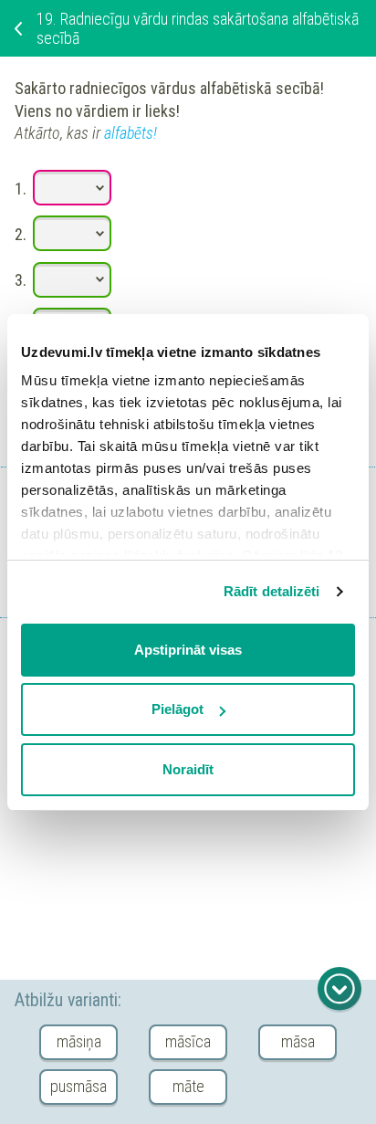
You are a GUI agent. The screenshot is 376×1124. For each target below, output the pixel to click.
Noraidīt (188, 769)
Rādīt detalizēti (272, 591)
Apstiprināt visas (188, 649)
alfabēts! (128, 132)
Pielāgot (177, 709)
